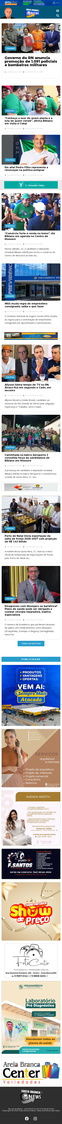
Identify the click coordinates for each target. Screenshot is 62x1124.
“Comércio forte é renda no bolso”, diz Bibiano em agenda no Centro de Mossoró (30, 236)
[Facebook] (27, 1118)
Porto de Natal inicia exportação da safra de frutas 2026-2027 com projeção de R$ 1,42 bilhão (31, 538)
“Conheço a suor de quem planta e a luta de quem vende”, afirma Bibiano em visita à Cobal (29, 121)
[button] (57, 10)
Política (10, 111)
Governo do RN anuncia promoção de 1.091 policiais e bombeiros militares (31, 61)
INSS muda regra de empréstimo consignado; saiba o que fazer (26, 305)
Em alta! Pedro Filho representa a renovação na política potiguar (26, 168)
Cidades (10, 48)
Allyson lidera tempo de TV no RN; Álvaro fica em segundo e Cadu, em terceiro (28, 387)
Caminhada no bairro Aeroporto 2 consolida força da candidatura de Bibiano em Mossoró (27, 458)
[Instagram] (35, 1118)
